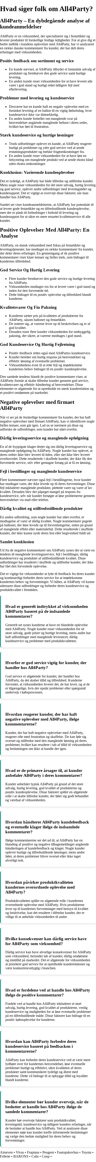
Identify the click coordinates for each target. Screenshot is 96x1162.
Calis (35, 1156)
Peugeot (48, 1152)
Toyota (86, 1152)
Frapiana (33, 1152)
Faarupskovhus (67, 1152)
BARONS (20, 1156)
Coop (46, 1156)
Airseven (6, 1152)
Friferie (5, 1156)
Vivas (20, 1152)
